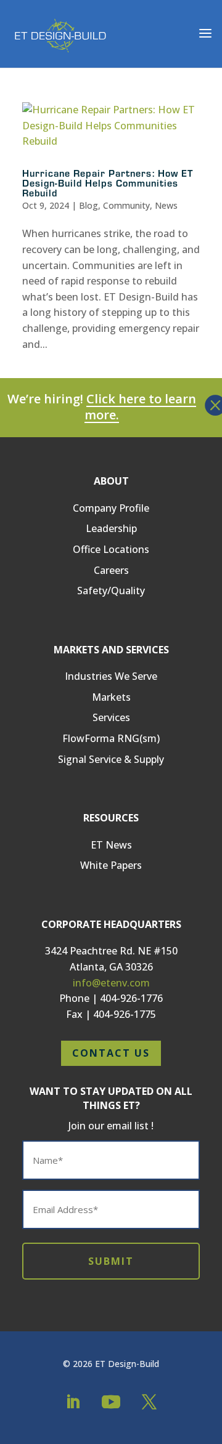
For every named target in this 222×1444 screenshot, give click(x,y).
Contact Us (111, 1053)
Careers (111, 570)
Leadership (111, 528)
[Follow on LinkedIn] (73, 1402)
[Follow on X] (149, 1402)
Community (126, 205)
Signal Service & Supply (111, 759)
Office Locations (111, 549)
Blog (88, 205)
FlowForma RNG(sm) (111, 738)
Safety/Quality (111, 590)
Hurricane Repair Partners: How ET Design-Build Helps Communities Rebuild (107, 182)
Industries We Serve (111, 676)
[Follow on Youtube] (111, 1402)
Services (111, 717)
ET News (111, 845)
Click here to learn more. (140, 406)
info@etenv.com (111, 983)
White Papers (111, 865)
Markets (111, 697)
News (166, 205)
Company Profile (111, 508)
